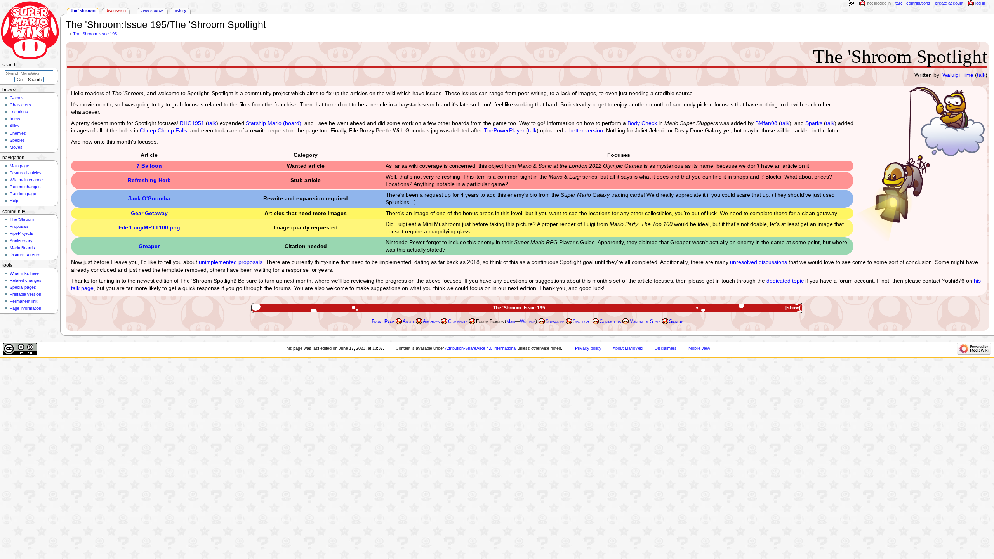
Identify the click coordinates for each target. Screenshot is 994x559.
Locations (19, 111)
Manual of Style (644, 321)
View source (152, 10)
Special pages (23, 287)
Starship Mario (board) (273, 123)
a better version (584, 130)
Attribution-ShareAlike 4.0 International (480, 348)
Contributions (918, 3)
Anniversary (21, 240)
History (180, 10)
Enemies (18, 133)
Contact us (610, 321)
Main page (19, 165)
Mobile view (699, 348)
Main (510, 321)
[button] (793, 308)
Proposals (19, 226)
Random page (23, 193)
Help (14, 200)
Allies (14, 125)
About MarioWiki (628, 348)
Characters (20, 104)
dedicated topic (785, 281)
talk (981, 75)
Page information (25, 308)
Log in (980, 3)
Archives (431, 321)
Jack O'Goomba (149, 198)
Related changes (26, 280)
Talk (898, 3)
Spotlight (582, 321)
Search (9, 64)
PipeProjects (21, 233)
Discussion (116, 10)
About (408, 321)
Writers (527, 321)
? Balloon (149, 166)
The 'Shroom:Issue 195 (95, 33)
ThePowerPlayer (504, 130)
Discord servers (25, 254)
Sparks (813, 123)
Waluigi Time (957, 75)
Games (17, 97)
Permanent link (24, 301)
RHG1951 (192, 123)
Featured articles (26, 172)
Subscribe (555, 321)
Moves (16, 147)
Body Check (642, 123)
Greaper (149, 246)
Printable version (25, 294)
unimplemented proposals (230, 262)
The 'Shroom (83, 10)
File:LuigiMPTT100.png (149, 227)
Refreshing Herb (149, 180)
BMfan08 (766, 123)
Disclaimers (666, 348)
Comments (457, 321)
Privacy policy (588, 348)
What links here (24, 273)
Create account (949, 3)
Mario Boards (22, 247)
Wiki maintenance (26, 179)
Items (15, 118)
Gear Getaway (149, 213)
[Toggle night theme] (851, 3)
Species (17, 140)
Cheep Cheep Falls (163, 130)
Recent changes (25, 186)
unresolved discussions (758, 262)
